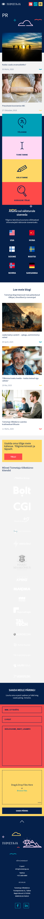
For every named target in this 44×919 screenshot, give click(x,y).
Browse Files (22, 790)
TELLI (13, 456)
